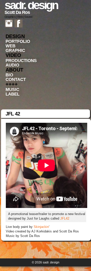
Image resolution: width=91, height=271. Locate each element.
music (12, 89)
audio (12, 65)
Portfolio (18, 41)
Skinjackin (41, 227)
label (12, 94)
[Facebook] (18, 23)
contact (16, 79)
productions (21, 60)
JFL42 (64, 218)
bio (9, 75)
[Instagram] (9, 23)
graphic (15, 50)
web (10, 46)
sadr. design (31, 5)
